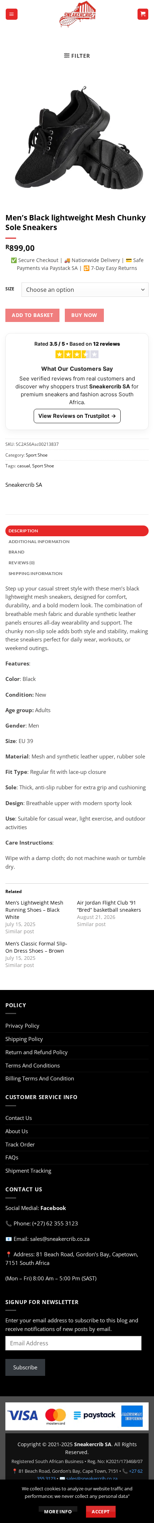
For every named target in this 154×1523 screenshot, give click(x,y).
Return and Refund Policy (36, 1052)
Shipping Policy (24, 1038)
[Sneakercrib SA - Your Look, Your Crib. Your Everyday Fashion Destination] (77, 14)
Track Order (20, 1144)
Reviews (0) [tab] (22, 562)
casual (23, 465)
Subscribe (25, 1367)
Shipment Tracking (28, 1170)
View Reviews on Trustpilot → (77, 415)
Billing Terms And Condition (39, 1078)
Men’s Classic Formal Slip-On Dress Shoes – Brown (36, 947)
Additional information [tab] (39, 541)
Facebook (53, 1207)
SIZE (9, 289)
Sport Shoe (37, 455)
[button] (11, 14)
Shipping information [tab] (36, 573)
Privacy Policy (22, 1025)
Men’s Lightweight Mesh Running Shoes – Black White (34, 909)
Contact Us (18, 1117)
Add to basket (32, 315)
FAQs (11, 1157)
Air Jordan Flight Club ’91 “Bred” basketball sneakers (109, 906)
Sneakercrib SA (23, 484)
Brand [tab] (16, 552)
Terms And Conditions (32, 1065)
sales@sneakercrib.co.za (91, 1478)
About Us (16, 1131)
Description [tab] (23, 530)
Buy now (84, 315)
